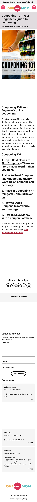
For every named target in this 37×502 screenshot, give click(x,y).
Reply (31, 399)
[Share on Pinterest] (8, 285)
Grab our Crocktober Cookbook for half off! (18, 2)
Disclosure (13, 499)
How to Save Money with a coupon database (17, 216)
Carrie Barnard (7, 26)
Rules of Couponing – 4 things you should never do (18, 194)
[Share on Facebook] (13, 285)
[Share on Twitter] (18, 285)
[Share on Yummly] (23, 285)
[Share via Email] (28, 285)
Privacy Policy (22, 499)
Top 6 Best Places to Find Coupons (16, 161)
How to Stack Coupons (12, 204)
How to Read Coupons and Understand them (17, 177)
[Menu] (3, 7)
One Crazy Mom (18, 8)
